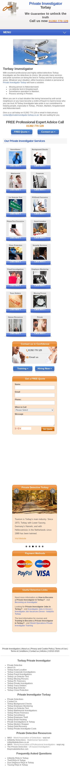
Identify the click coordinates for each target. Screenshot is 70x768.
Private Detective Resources (33, 733)
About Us (11, 667)
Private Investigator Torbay (14, 82)
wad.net (46, 738)
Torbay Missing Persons (17, 679)
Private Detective (14, 665)
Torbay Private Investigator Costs (21, 729)
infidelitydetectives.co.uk (18, 742)
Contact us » (48, 131)
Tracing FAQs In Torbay (17, 765)
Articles (43, 651)
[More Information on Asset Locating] (40, 229)
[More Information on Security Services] (40, 253)
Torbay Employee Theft (17, 717)
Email (17, 392)
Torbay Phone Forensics (18, 713)
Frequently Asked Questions (34, 753)
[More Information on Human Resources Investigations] (15, 325)
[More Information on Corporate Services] (40, 181)
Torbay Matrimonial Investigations (22, 710)
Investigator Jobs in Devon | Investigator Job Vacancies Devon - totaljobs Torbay (34, 611)
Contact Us (12, 701)
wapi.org (60, 744)
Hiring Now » (45, 368)
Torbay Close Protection (17, 690)
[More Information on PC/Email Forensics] (40, 205)
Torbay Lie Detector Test (18, 676)
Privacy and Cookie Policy (42, 649)
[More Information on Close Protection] (15, 253)
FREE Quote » (21, 131)
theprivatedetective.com (17, 749)
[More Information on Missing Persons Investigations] (40, 301)
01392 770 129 (35, 350)
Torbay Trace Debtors (16, 686)
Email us (33, 357)
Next (52, 491)
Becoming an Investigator (26, 602)
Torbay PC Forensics (16, 681)
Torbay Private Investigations (20, 683)
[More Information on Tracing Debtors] (15, 301)
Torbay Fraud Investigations (19, 674)
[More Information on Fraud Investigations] (15, 277)
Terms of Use (61, 649)
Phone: (18, 399)
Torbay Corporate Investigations (21, 672)
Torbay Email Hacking (17, 719)
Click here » (15, 166)
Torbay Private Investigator (34, 660)
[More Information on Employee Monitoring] (40, 277)
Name (17, 384)
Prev (16, 491)
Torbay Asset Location (17, 670)
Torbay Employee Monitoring (20, 706)
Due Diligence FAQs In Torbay (20, 763)
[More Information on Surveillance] (15, 157)
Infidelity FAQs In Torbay (17, 758)
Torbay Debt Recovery (17, 726)
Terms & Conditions (19, 651)
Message (19, 414)
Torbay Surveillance (16, 715)
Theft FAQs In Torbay (16, 760)
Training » (22, 368)
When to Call (20, 407)
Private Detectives (15, 699)
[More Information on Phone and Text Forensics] (15, 229)
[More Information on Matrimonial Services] (15, 181)
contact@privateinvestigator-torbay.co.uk (21, 115)
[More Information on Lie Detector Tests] (15, 205)
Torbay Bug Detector (16, 688)
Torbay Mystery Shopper (18, 724)
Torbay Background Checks (19, 704)
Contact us (34, 651)
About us (25, 649)
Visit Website (20, 538)
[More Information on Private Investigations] (40, 325)
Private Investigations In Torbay (21, 722)
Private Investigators (11, 649)
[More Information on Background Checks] (40, 157)
